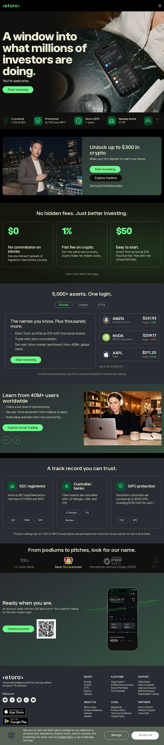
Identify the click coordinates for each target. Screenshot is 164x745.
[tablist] (82, 305)
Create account (18, 629)
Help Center (144, 682)
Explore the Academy (22, 428)
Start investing (18, 89)
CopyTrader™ (118, 682)
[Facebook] (5, 700)
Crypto (87, 685)
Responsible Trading (148, 694)
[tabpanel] (82, 344)
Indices (87, 691)
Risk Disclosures (146, 691)
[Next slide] (16, 441)
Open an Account (147, 688)
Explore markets (106, 178)
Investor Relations (93, 710)
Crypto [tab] (83, 304)
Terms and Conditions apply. (106, 185)
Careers (88, 713)
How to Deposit (146, 685)
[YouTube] (33, 700)
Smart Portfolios (119, 688)
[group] (82, 421)
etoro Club (143, 713)
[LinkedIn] (19, 700)
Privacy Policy (118, 710)
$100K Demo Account (122, 685)
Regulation (116, 707)
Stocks (87, 682)
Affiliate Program (146, 710)
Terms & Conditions (121, 713)
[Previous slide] (6, 441)
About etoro (90, 707)
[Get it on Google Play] (16, 721)
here (95, 274)
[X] (26, 700)
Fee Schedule (118, 691)
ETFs (86, 688)
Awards (87, 716)
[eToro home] (11, 6)
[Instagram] (12, 700)
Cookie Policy (118, 716)
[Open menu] (160, 6)
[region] (82, 736)
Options (88, 694)
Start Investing (26, 359)
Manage (116, 735)
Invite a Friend (145, 707)
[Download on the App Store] (14, 711)
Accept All (145, 735)
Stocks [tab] (64, 304)
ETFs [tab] (101, 304)
